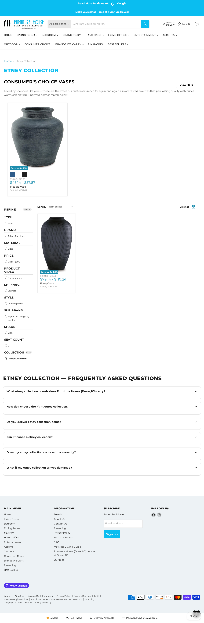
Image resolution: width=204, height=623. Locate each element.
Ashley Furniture (18, 190)
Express (12, 290)
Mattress (95, 34)
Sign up (112, 534)
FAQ (56, 542)
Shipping (12, 285)
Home (8, 34)
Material (12, 243)
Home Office (117, 34)
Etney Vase (47, 283)
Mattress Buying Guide (67, 546)
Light (10, 333)
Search (58, 514)
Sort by (41, 206)
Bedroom (49, 34)
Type (8, 217)
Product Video (12, 270)
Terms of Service (63, 537)
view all (27, 209)
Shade (9, 327)
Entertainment (145, 34)
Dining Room (72, 34)
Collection (14, 352)
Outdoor (11, 44)
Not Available (15, 278)
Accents (169, 34)
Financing (95, 44)
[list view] (198, 207)
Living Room (26, 34)
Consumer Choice (38, 44)
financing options (34, 444)
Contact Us (60, 523)
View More (186, 84)
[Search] (145, 24)
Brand (10, 230)
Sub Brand (13, 310)
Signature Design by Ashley (18, 318)
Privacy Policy (62, 532)
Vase (10, 223)
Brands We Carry (68, 44)
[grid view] (193, 207)
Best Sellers (117, 44)
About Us (59, 519)
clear (28, 352)
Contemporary (15, 303)
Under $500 (14, 261)
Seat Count (14, 339)
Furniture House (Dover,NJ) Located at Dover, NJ (56, 599)
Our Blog (59, 559)
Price (9, 255)
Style (9, 297)
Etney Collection (17, 358)
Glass (10, 249)
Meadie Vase (18, 186)
